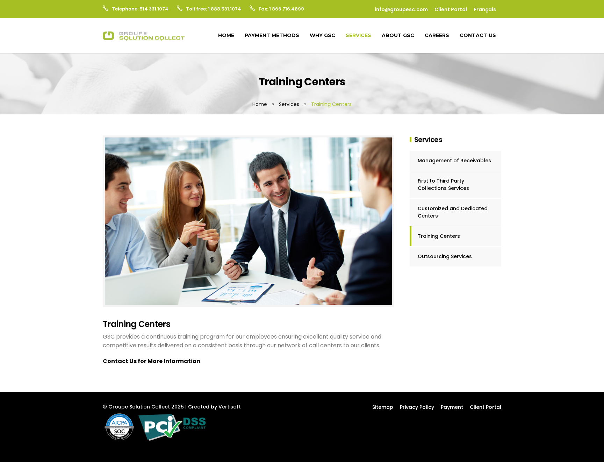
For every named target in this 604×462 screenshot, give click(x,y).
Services (358, 35)
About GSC (398, 35)
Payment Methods (272, 35)
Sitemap (382, 407)
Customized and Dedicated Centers (453, 212)
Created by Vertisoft (214, 406)
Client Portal (450, 9)
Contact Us (478, 35)
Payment (452, 407)
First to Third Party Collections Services (443, 184)
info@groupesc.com (401, 9)
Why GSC (322, 35)
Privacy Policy (417, 407)
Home (226, 35)
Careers (437, 35)
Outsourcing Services (445, 256)
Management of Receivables (454, 160)
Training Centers (439, 236)
